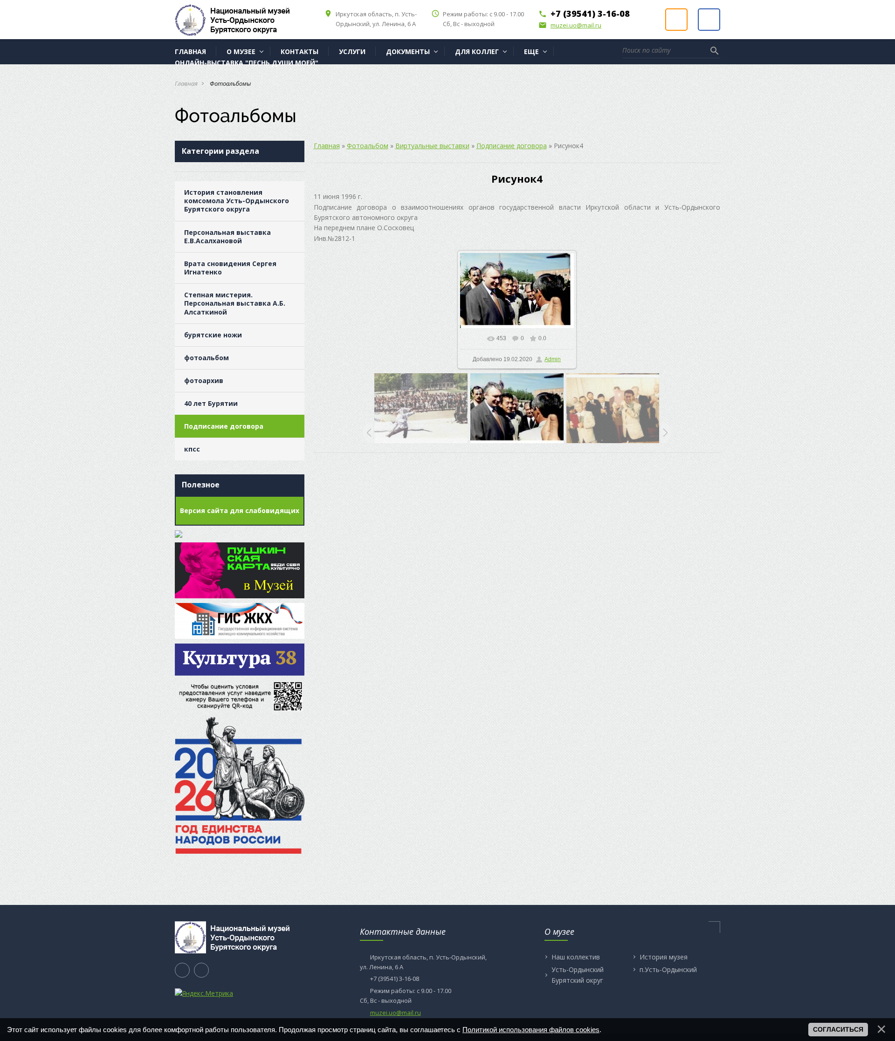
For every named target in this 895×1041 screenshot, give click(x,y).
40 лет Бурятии (211, 403)
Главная (186, 83)
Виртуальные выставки (432, 145)
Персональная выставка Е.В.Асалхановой (227, 236)
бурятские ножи (213, 334)
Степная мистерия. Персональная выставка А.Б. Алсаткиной (234, 303)
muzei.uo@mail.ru (569, 25)
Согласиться (838, 1029)
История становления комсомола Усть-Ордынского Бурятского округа (236, 200)
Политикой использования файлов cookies (530, 1030)
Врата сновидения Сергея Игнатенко (230, 267)
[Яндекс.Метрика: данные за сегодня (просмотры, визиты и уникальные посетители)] (204, 993)
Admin (552, 359)
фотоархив (203, 380)
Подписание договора (223, 426)
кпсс (192, 449)
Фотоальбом (367, 145)
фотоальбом (206, 357)
